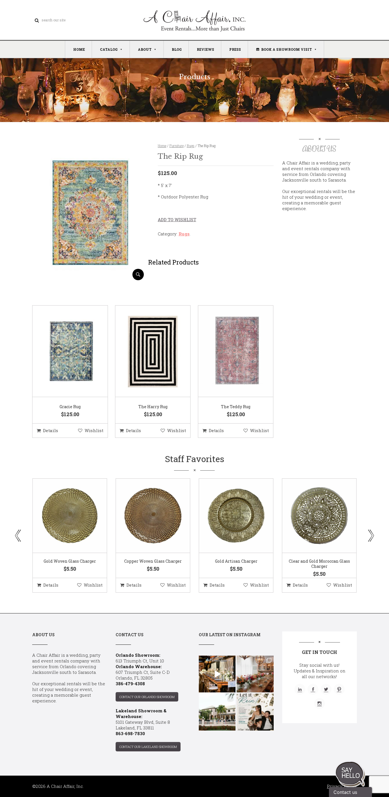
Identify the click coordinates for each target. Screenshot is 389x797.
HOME (79, 49)
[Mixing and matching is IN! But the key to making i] (217, 674)
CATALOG (109, 49)
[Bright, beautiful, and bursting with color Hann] (255, 674)
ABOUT (144, 49)
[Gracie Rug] (63, 351)
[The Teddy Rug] (228, 351)
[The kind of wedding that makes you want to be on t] (217, 712)
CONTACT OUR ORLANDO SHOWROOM (147, 697)
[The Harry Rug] (145, 351)
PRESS (235, 49)
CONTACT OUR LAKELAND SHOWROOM (148, 747)
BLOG (177, 49)
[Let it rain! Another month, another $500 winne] (255, 712)
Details (50, 430)
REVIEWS (205, 49)
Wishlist (94, 430)
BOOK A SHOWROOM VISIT (286, 49)
